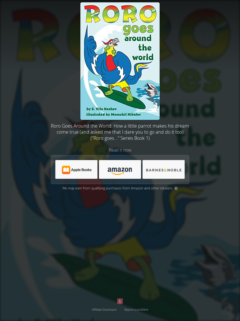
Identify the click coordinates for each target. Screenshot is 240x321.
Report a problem (136, 310)
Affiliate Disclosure (104, 310)
